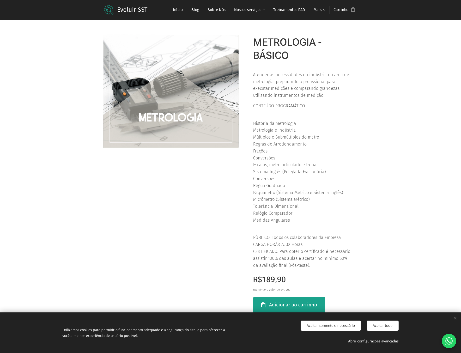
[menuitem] (178, 10)
